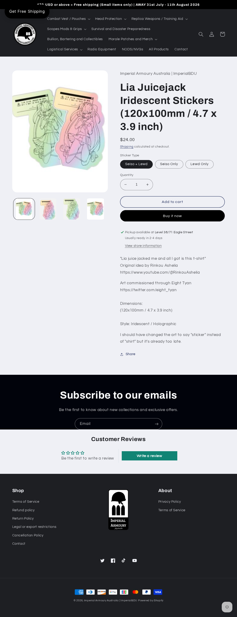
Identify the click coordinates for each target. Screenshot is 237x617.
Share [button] (130, 354)
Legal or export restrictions (34, 527)
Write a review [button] (149, 456)
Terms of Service (25, 501)
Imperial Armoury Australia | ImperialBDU (110, 600)
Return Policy (23, 518)
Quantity (127, 175)
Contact (18, 543)
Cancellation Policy (28, 535)
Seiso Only (169, 164)
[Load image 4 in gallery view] (95, 209)
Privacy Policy (169, 501)
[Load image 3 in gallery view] (71, 209)
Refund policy (23, 510)
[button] (68, 19)
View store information (143, 246)
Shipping (127, 146)
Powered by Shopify (150, 600)
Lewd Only (199, 164)
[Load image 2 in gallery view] (48, 209)
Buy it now (172, 216)
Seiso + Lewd (136, 164)
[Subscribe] (156, 423)
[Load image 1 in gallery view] (24, 209)
